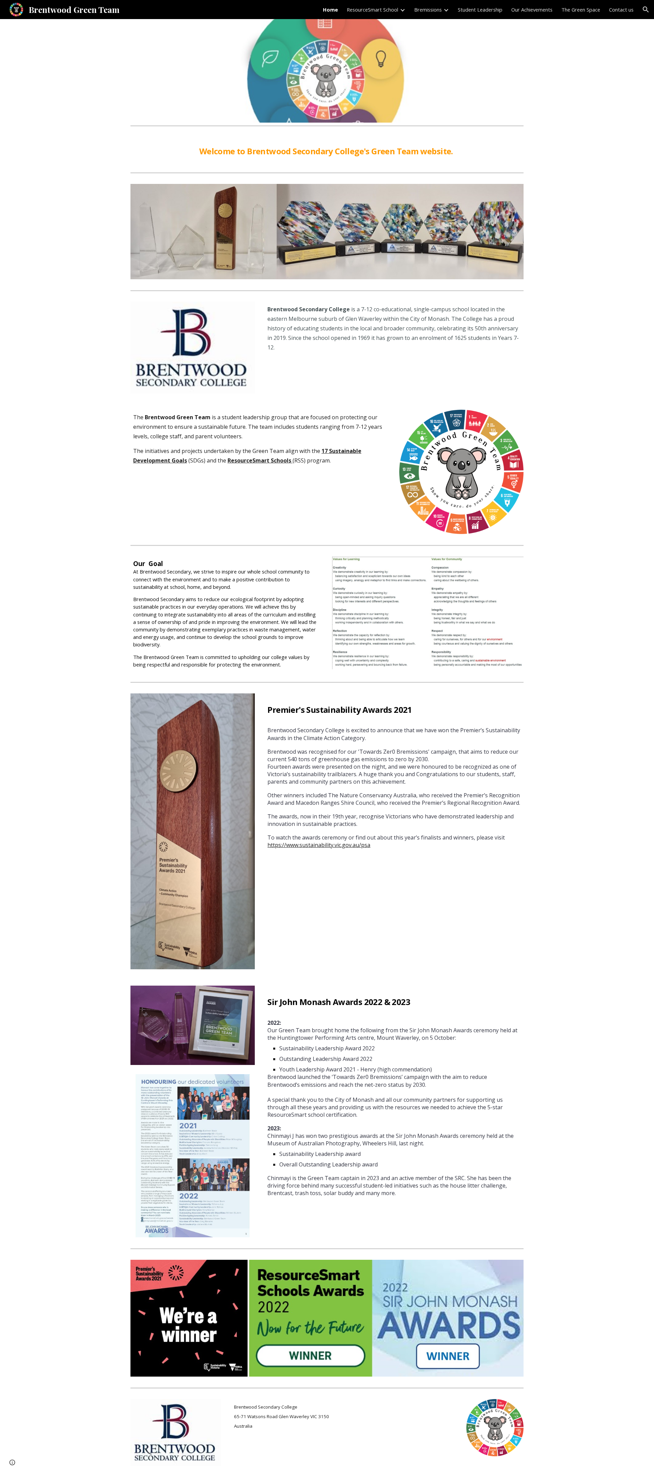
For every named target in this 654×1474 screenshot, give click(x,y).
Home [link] (330, 9)
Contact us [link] (621, 9)
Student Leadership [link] (480, 9)
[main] (327, 149)
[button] (646, 9)
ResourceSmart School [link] (372, 9)
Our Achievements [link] (531, 9)
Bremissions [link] (428, 9)
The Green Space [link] (580, 9)
